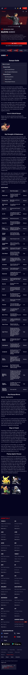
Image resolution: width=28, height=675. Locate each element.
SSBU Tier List (3, 558)
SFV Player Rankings (18, 611)
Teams (12, 657)
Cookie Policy (19, 649)
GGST (2, 575)
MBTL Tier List (3, 613)
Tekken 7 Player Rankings (19, 556)
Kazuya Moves (7, 74)
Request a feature (10, 654)
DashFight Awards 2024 (19, 621)
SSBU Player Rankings (5, 556)
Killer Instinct (18, 586)
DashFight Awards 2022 (19, 626)
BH (15, 565)
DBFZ (2, 565)
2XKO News (3, 537)
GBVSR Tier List (4, 548)
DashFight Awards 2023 (19, 624)
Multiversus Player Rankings (6, 600)
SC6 (15, 575)
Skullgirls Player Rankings (6, 589)
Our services (10, 652)
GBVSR (2, 543)
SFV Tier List (17, 613)
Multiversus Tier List (5, 602)
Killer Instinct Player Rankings (20, 589)
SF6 (15, 521)
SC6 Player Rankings (18, 578)
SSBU (2, 554)
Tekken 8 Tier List (4, 526)
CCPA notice (3, 652)
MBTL (2, 608)
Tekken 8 (3, 521)
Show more (3, 528)
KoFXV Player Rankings (19, 600)
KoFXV (16, 597)
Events (2, 657)
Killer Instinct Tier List (19, 591)
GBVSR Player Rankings (5, 545)
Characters (18, 657)
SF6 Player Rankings (18, 523)
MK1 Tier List (17, 548)
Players (7, 657)
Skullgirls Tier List (4, 591)
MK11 (2, 619)
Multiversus (4, 597)
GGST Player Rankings (5, 578)
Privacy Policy (12, 649)
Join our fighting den (7, 630)
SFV (15, 608)
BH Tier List (17, 569)
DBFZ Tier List (3, 569)
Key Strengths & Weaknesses (11, 71)
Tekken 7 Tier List (18, 558)
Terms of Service (4, 649)
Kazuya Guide (6, 67)
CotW (16, 532)
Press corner (17, 652)
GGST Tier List (3, 580)
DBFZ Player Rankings (5, 567)
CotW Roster (17, 537)
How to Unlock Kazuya (9, 69)
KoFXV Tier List (17, 602)
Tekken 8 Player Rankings (6, 523)
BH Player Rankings (18, 567)
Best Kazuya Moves (9, 76)
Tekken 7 (17, 554)
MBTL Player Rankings (5, 611)
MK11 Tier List (3, 624)
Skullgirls (3, 586)
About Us (2, 654)
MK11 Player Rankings (5, 622)
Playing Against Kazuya (10, 81)
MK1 (16, 543)
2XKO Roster (3, 534)
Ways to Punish (8, 79)
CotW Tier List (17, 534)
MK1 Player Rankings (18, 545)
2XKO (2, 532)
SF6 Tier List (17, 526)
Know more (3, 40)
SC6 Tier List (17, 580)
